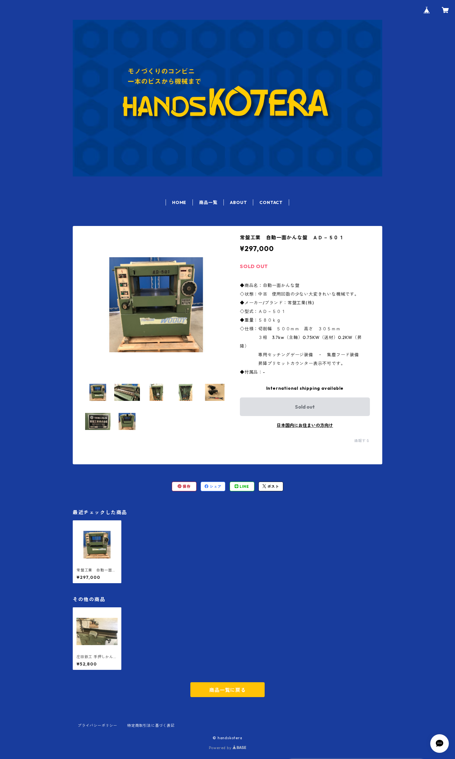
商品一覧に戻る (227, 690)
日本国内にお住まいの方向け (305, 425)
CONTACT (271, 202)
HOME (179, 202)
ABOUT (238, 202)
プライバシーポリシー (97, 725)
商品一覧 (208, 202)
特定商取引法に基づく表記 (151, 725)
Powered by (221, 747)
